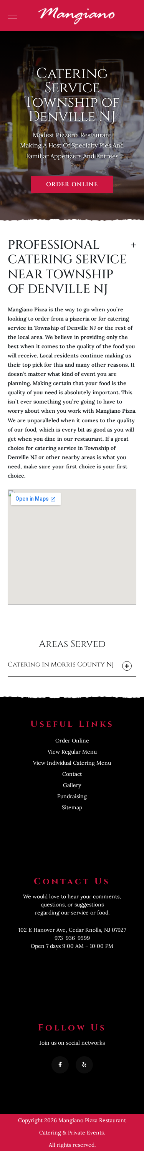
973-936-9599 (72, 937)
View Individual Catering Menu (72, 762)
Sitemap (72, 807)
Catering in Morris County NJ (61, 664)
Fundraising (72, 796)
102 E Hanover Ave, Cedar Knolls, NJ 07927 (72, 929)
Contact (72, 774)
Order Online (72, 740)
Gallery (72, 785)
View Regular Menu (72, 751)
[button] (72, 667)
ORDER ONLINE (72, 184)
